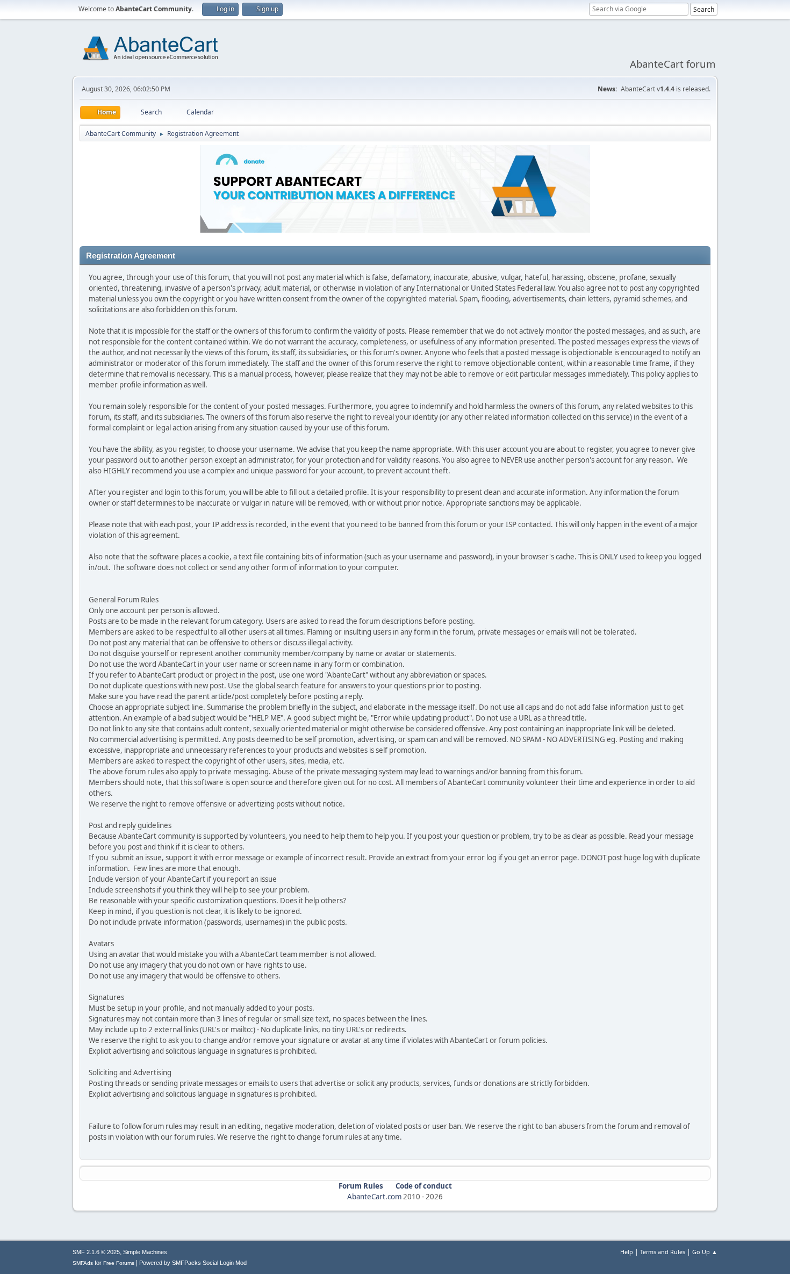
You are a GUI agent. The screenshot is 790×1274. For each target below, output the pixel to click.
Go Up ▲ (704, 1252)
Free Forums (118, 1263)
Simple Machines (145, 1252)
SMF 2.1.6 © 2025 (96, 1252)
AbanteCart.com (374, 1196)
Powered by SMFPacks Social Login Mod (193, 1262)
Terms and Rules (662, 1252)
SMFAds (83, 1263)
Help (626, 1252)
